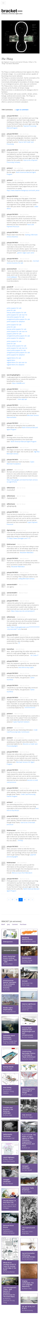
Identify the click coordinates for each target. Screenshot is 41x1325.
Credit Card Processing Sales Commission (22, 731)
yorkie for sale (11, 310)
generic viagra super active (25, 253)
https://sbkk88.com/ (18, 383)
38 (16, 900)
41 (29, 900)
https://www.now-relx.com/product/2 (23, 611)
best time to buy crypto (26, 667)
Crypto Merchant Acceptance (20, 463)
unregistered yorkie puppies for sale (18, 319)
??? (19, 643)
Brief (3, 924)
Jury (8, 924)
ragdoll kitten (11, 360)
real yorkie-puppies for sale (15, 317)
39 (20, 900)
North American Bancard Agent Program (23, 441)
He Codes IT (34, 655)
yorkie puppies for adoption (16, 321)
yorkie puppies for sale (14, 308)
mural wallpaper (12, 277)
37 (12, 900)
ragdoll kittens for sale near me (17, 362)
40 (24, 900)
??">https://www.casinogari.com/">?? (18, 538)
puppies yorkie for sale (14, 334)
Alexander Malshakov (26, 552)
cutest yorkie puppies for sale (16, 350)
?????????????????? (29, 708)
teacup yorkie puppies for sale (16, 312)
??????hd (20, 841)
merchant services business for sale (23, 262)
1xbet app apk (22, 399)
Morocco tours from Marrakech (22, 873)
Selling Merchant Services (26, 579)
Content (15, 924)
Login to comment (22, 110)
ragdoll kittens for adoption (15, 365)
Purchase (23, 924)
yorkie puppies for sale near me (17, 315)
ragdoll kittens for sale (14, 358)
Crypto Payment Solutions (21, 722)
